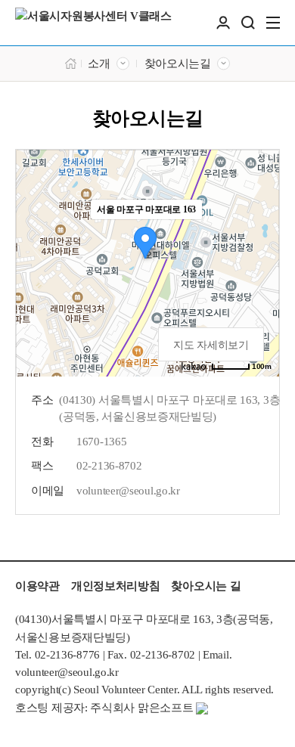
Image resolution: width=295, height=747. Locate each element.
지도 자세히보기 (211, 345)
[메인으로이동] (70, 62)
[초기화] (260, 289)
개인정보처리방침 (115, 586)
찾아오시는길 (177, 63)
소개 (99, 63)
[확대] (260, 236)
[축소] (260, 261)
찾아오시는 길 (206, 586)
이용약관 (37, 586)
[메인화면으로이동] (93, 23)
